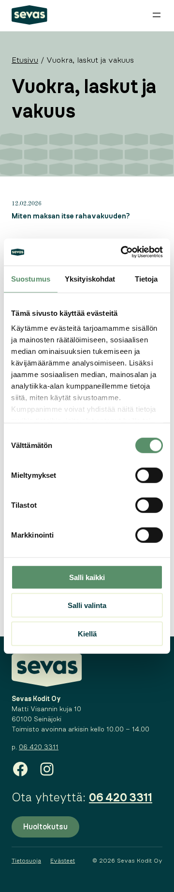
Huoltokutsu (45, 827)
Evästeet (62, 861)
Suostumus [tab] (30, 278)
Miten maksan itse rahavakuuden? (71, 216)
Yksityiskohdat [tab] (90, 278)
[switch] (149, 475)
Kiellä (87, 633)
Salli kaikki (87, 577)
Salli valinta (87, 605)
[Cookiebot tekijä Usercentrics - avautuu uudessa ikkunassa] (123, 252)
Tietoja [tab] (146, 278)
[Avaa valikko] (156, 15)
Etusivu (25, 60)
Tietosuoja (26, 861)
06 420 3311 (38, 747)
